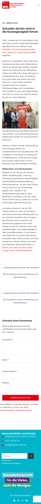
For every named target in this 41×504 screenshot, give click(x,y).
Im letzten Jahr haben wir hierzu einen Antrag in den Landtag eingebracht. (18, 247)
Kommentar (8, 340)
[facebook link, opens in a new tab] (14, 500)
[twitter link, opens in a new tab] (22, 500)
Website (5, 383)
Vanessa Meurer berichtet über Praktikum (21, 267)
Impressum (6, 460)
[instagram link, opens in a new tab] (18, 500)
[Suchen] (31, 456)
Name (5, 360)
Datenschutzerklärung (11, 463)
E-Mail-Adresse (9, 371)
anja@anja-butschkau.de (15, 445)
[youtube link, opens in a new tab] (27, 500)
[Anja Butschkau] (13, 5)
